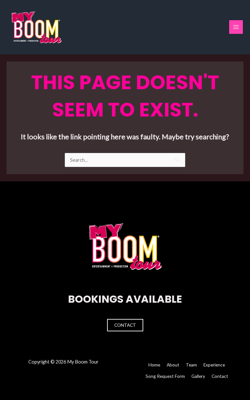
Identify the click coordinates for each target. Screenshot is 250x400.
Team (191, 364)
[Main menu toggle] (236, 27)
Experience (214, 364)
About (173, 364)
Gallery (198, 376)
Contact (125, 325)
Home (154, 364)
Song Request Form (165, 376)
